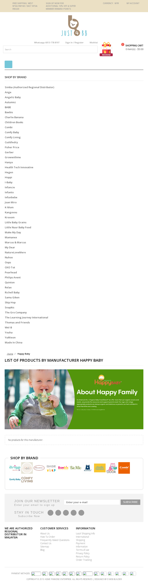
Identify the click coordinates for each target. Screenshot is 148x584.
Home (10, 353)
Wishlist (94, 42)
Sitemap (44, 546)
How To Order (47, 536)
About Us (45, 533)
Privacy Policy (83, 553)
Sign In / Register (74, 42)
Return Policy (83, 556)
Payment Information (82, 545)
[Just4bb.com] (74, 25)
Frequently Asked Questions (54, 540)
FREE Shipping (20, 3)
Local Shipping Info (85, 533)
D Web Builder (114, 579)
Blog (42, 549)
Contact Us (45, 543)
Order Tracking (84, 559)
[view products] (15, 467)
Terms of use (82, 549)
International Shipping (82, 538)
